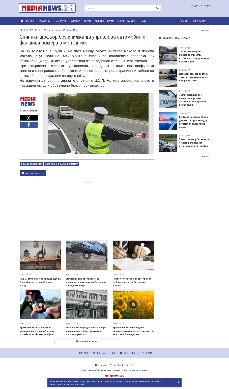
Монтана (48, 30)
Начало (83, 353)
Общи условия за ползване (135, 370)
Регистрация (203, 5)
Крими (58, 30)
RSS (131, 365)
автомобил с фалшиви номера (61, 164)
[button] (31, 21)
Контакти (102, 365)
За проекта (99, 353)
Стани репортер (131, 353)
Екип (112, 353)
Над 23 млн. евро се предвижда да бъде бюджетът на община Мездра (40, 282)
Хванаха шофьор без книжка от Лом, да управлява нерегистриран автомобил (194, 142)
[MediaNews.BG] (49, 8)
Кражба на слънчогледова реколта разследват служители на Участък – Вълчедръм (133, 331)
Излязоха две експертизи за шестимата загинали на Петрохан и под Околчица (86, 282)
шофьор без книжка (31, 164)
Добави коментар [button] (34, 173)
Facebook (118, 365)
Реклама (147, 353)
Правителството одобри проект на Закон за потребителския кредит (132, 282)
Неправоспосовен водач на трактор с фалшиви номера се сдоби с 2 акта (194, 77)
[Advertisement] (87, 208)
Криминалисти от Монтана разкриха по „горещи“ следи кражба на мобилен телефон (37, 331)
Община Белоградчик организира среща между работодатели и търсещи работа (86, 331)
